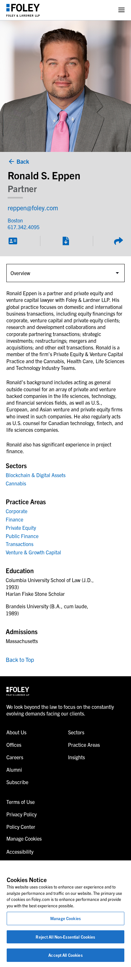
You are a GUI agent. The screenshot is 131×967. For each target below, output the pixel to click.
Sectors (76, 732)
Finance (14, 519)
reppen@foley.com (33, 208)
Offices (13, 744)
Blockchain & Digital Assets (36, 475)
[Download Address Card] (13, 241)
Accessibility (19, 851)
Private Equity (21, 527)
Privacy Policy (21, 814)
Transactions (19, 544)
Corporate (16, 511)
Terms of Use (20, 801)
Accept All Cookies (65, 955)
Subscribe (17, 782)
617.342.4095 (23, 227)
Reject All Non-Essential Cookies (65, 937)
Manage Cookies (65, 918)
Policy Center (20, 826)
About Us (16, 732)
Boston (15, 220)
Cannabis (16, 483)
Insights (76, 757)
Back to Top (20, 659)
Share (118, 241)
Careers (14, 757)
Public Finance (22, 536)
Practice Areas (84, 744)
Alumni (14, 769)
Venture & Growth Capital (33, 552)
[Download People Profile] (65, 241)
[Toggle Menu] (121, 10)
